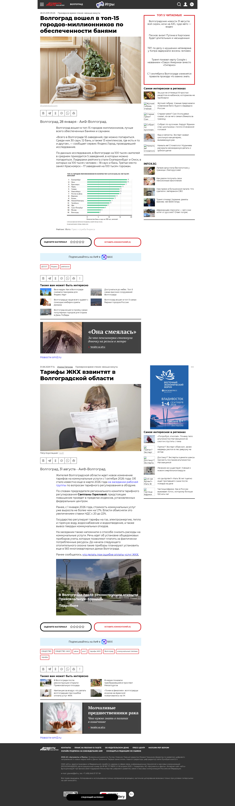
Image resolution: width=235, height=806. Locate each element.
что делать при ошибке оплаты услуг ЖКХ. (110, 554)
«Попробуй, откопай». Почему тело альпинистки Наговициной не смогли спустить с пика (175, 439)
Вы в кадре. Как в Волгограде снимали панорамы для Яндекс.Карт (68, 292)
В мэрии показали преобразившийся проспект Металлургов (118, 683)
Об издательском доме (117, 748)
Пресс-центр (139, 748)
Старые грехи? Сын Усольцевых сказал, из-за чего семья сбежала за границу (175, 116)
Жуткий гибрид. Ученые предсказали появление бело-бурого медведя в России (176, 106)
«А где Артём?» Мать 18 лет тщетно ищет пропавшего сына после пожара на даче (174, 481)
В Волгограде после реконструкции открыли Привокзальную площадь (98, 597)
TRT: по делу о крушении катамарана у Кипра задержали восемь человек (169, 49)
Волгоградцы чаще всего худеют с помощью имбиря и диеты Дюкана (71, 302)
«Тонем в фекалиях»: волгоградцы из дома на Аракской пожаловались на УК (121, 693)
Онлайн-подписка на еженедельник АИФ (82, 751)
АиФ (61, 453)
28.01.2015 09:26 (47, 13)
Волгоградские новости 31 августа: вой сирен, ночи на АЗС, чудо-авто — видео (169, 24)
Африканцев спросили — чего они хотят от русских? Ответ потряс (174, 211)
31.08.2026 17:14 (47, 367)
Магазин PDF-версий (159, 748)
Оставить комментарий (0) (117, 242)
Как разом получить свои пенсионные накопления (169, 179)
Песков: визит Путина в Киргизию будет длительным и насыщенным (169, 36)
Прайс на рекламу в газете (87, 748)
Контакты (66, 748)
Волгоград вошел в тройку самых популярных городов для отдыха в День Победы (70, 312)
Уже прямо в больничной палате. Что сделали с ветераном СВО (175, 190)
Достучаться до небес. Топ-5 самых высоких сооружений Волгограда (118, 292)
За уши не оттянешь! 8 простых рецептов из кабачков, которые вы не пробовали (176, 95)
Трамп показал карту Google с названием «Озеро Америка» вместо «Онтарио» (169, 62)
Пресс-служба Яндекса (83, 229)
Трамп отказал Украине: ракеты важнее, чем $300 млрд (172, 200)
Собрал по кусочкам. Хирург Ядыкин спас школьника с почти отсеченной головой (176, 127)
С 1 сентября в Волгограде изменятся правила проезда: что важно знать (169, 75)
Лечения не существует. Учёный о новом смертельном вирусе (174, 469)
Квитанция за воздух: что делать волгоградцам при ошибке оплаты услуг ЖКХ (70, 693)
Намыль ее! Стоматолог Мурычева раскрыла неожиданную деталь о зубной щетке (174, 148)
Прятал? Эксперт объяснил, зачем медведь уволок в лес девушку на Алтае (174, 449)
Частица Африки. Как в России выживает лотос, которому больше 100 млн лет (175, 491)
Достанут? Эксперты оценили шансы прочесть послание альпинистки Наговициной (176, 460)
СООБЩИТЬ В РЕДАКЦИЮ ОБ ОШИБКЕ (123, 751)
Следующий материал (92, 797)
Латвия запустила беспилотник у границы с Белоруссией (173, 169)
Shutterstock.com (49, 105)
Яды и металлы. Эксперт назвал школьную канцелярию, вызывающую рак (173, 137)
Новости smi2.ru (50, 357)
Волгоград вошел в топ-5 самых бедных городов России (120, 301)
